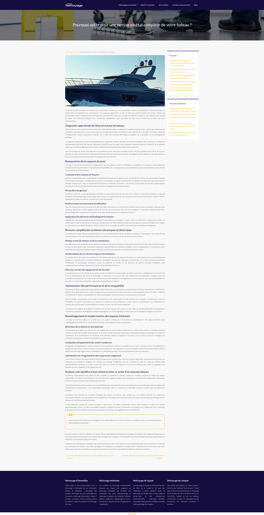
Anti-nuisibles (164, 5)
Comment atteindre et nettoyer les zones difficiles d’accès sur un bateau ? (90, 456)
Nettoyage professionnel (127, 5)
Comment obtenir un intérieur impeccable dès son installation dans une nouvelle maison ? (182, 63)
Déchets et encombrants (181, 5)
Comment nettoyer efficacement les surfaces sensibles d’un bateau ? (142, 456)
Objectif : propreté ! (147, 5)
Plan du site (132, 514)
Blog (195, 5)
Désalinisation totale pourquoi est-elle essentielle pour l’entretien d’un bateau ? (182, 117)
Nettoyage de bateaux (73, 52)
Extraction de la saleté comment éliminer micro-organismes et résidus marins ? (182, 126)
